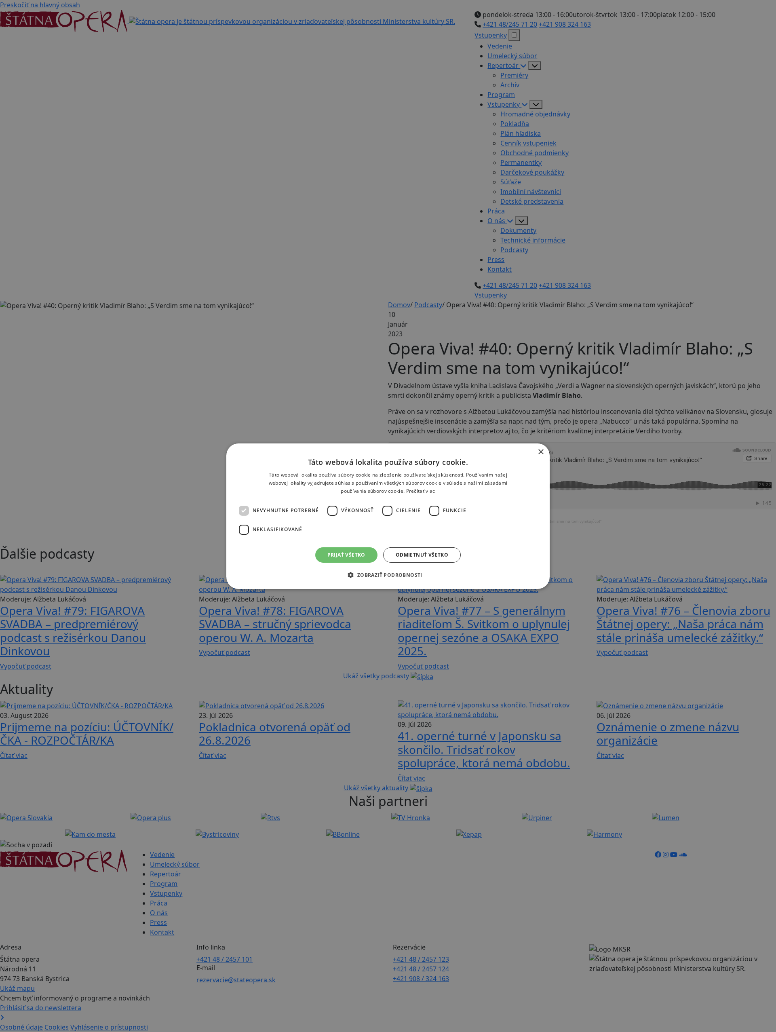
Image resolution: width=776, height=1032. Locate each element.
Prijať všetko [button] (346, 554)
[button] (388, 575)
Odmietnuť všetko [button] (422, 554)
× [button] (541, 452)
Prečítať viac (420, 490)
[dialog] (388, 516)
